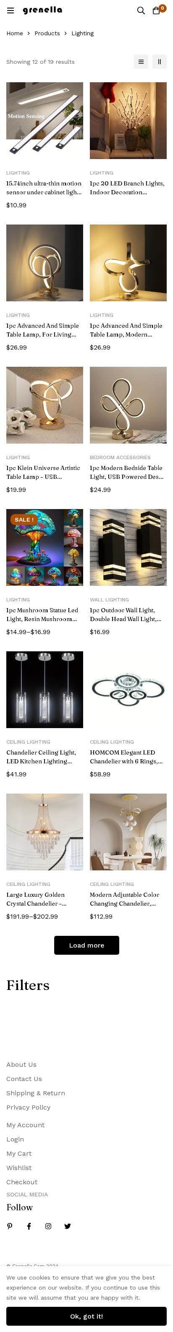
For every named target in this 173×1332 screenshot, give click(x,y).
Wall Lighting (109, 600)
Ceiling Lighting (28, 742)
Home (14, 33)
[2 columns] (159, 62)
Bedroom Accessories (120, 457)
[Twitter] (67, 1226)
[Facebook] (29, 1226)
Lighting (18, 173)
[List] (141, 62)
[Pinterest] (9, 1226)
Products (47, 33)
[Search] (141, 10)
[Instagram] (48, 1226)
